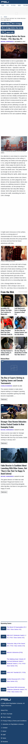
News (19, 5)
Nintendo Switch (18, 661)
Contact (4, 727)
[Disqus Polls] (14, 516)
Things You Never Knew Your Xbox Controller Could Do (6, 332)
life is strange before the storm (12, 28)
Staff (3, 734)
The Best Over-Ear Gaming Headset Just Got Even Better (21, 332)
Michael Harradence (7, 41)
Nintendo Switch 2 (19, 635)
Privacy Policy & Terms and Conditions (14, 721)
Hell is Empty (6, 23)
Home (2, 5)
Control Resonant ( (13, 679)
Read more (4, 399)
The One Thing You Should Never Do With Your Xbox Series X (21, 353)
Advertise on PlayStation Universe (13, 724)
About (4, 731)
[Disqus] (14, 556)
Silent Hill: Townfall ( (13, 672)
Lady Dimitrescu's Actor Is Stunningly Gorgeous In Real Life (20, 311)
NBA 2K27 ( (10, 635)
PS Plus (13, 5)
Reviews (5, 741)
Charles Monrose (6, 386)
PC (25, 627)
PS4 (3, 32)
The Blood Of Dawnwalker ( (15, 627)
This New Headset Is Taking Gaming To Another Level (7, 353)
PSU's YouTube (7, 714)
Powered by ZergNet (23, 291)
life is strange (16, 23)
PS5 (8, 5)
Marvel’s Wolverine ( (13, 652)
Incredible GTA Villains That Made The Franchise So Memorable (6, 311)
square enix (10, 32)
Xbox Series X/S (16, 629)
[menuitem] (2, 5)
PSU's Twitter (6, 717)
